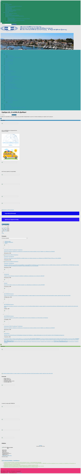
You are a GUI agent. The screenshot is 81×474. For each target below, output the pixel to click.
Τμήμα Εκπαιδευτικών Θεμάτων (10, 10)
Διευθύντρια (7, 5)
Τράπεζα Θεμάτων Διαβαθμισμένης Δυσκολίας (13, 76)
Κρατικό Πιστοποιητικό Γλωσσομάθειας (14, 57)
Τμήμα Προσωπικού (8, 8)
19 (4, 229)
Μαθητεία (6, 61)
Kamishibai (58, 338)
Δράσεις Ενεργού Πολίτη (9, 85)
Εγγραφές (7, 53)
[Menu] (0, 50)
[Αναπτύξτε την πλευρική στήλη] (0, 118)
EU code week (42, 338)
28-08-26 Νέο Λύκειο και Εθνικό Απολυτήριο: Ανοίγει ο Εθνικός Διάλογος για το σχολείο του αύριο (21, 466)
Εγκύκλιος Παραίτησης (42, 339)
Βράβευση (73, 338)
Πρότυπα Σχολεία (11, 56)
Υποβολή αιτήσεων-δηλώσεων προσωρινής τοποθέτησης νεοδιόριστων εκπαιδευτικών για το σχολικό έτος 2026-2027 (24, 275)
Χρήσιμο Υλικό (5, 103)
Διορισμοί (6, 69)
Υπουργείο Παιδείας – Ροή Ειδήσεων (11, 460)
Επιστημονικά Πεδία (49, 339)
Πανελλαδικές (10, 55)
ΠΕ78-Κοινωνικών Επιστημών (36, 341)
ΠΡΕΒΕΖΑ (40, 445)
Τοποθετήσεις (10, 101)
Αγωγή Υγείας (7, 94)
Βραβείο (77, 338)
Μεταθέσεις (7, 66)
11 (3, 228)
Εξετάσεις (7, 54)
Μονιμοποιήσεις (10, 102)
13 (5, 228)
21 (6, 229)
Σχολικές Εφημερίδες (8, 98)
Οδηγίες (22, 341)
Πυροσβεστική (49, 341)
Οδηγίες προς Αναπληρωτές (27, 341)
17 (2, 229)
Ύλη (6, 62)
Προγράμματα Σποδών (9, 63)
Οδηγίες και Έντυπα (11, 17)
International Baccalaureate (52, 338)
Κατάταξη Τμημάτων (61, 339)
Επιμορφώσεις (7, 83)
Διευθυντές (11, 339)
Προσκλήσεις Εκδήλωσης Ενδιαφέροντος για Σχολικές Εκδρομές (19, 18)
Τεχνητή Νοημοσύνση (71, 341)
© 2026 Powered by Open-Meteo (7, 455)
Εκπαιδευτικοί (5, 65)
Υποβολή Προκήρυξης (11, 19)
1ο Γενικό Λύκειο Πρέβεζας (8, 338)
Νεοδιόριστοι (9, 341)
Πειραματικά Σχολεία (43, 341)
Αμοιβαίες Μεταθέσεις (65, 338)
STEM (61, 338)
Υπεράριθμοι (6, 342)
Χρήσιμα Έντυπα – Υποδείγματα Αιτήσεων (12, 108)
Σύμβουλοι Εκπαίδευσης (7, 74)
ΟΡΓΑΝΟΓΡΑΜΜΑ (8, 4)
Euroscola (7, 90)
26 (4, 230)
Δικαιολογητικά (15, 339)
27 (5, 230)
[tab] (40, 213)
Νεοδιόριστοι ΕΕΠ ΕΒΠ (17, 341)
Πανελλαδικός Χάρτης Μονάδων (10, 21)
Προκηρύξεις (7, 68)
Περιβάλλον (7, 93)
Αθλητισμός (7, 92)
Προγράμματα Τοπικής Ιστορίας (10, 86)
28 (6, 230)
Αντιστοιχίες (7, 58)
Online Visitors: (7, 378)
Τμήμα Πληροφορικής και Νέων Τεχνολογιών (13, 9)
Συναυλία (52, 341)
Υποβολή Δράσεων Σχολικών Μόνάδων (12, 15)
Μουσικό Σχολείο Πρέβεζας (75, 339)
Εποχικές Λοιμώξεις (8, 14)
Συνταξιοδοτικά (7, 73)
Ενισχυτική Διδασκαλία (9, 70)
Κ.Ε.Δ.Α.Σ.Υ (7, 64)
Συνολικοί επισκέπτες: (8, 381)
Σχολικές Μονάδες (6, 12)
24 (2, 230)
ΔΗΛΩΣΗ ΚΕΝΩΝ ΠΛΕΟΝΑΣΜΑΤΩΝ (11, 100)
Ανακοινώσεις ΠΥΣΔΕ (8, 249)
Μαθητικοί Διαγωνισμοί (9, 59)
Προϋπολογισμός (8, 105)
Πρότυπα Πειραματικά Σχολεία (10, 71)
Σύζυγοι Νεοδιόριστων (61, 341)
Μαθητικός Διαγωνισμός (67, 339)
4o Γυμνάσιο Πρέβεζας (26, 338)
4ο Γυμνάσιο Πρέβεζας (35, 338)
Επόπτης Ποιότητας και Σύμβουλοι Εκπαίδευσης (13, 6)
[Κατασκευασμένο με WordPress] (8, 472)
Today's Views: (6, 379)
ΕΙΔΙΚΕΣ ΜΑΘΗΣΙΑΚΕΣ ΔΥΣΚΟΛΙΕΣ (34, 339)
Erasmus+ (7, 89)
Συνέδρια (6, 82)
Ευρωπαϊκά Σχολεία (55, 339)
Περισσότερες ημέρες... (5, 456)
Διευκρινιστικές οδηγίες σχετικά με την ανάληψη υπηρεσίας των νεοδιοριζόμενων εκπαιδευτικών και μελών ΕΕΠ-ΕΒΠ (24, 284)
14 (6, 228)
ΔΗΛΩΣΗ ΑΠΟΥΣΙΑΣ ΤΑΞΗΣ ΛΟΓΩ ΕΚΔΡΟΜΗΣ (16, 20)
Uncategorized (6, 274)
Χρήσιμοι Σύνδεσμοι (8, 106)
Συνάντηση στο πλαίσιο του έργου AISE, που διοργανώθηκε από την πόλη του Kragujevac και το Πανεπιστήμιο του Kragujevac (26, 317)
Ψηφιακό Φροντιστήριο (9, 60)
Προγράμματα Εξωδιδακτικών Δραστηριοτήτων (13, 88)
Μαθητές (4, 52)
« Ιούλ (3, 233)
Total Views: (6, 380)
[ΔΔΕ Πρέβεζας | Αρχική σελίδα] (34, 30)
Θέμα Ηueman (19, 472)
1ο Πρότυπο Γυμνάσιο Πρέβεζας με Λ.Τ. (17, 338)
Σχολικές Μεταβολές (8, 80)
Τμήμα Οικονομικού (8, 7)
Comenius (7, 96)
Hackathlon (46, 338)
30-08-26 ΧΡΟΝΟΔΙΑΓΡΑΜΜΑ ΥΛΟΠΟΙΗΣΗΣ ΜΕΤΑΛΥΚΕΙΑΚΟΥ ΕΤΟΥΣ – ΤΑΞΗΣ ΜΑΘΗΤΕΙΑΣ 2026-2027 (22, 462)
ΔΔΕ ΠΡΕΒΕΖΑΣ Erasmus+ (9, 293)
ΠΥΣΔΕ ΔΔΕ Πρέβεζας (9, 11)
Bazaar (6, 95)
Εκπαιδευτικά (5, 75)
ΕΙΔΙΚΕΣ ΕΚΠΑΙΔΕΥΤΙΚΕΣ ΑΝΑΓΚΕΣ (23, 339)
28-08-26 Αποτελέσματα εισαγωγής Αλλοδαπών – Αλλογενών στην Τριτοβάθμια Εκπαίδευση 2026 (21, 465)
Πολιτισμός (7, 91)
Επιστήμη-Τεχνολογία (9, 97)
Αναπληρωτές (7, 72)
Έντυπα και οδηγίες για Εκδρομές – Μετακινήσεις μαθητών (15, 107)
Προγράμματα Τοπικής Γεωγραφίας (11, 87)
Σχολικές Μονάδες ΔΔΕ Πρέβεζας (11, 13)
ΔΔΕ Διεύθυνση (6, 333)
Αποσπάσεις (7, 67)
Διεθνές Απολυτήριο (7, 339)
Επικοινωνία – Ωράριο (7, 109)
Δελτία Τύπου (7, 104)
